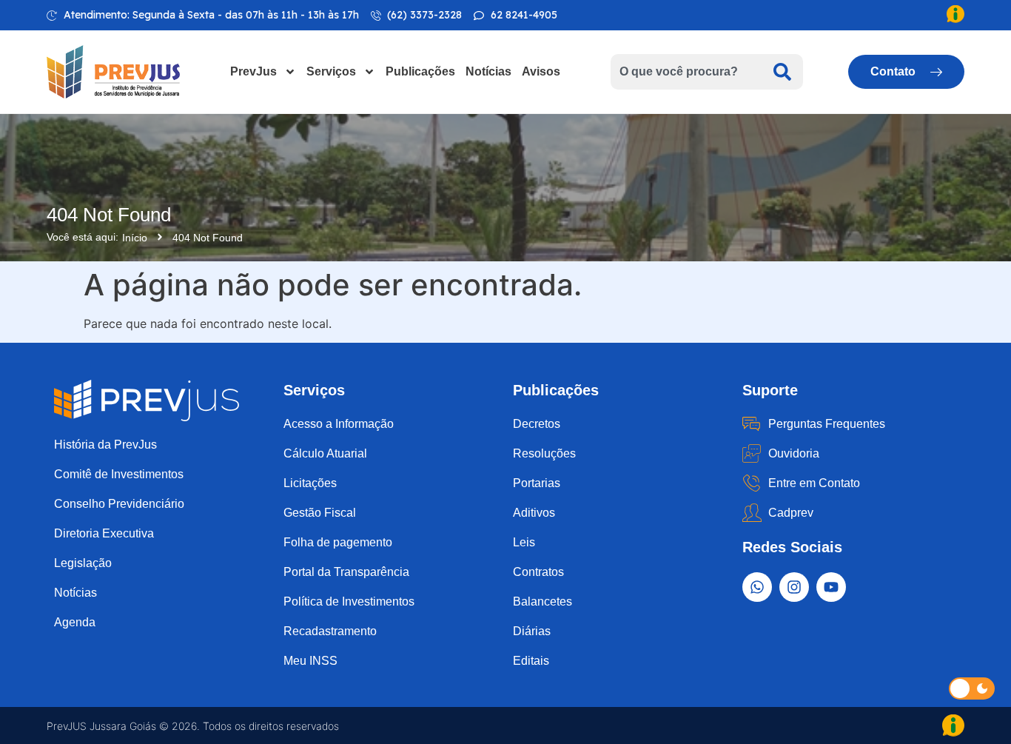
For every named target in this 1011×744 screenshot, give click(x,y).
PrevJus (253, 71)
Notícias (488, 71)
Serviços (331, 71)
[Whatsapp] (757, 587)
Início (134, 238)
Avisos (541, 71)
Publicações (420, 71)
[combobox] (686, 72)
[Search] (782, 72)
